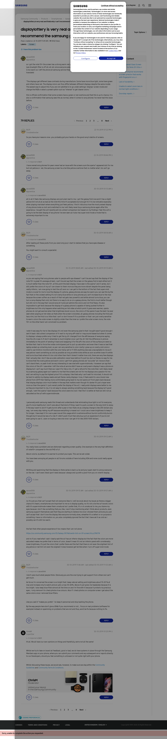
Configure (85, 59)
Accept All (111, 58)
